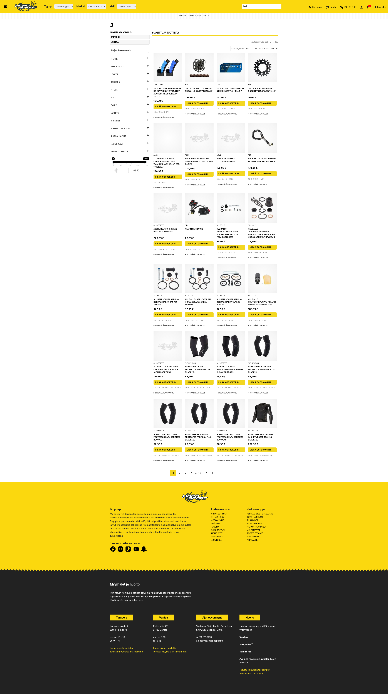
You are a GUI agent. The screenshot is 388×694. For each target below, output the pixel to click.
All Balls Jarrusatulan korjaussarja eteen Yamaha (198, 302)
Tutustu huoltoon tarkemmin (254, 669)
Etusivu (183, 16)
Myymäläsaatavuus (164, 117)
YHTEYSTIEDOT (218, 517)
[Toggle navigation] (5, 6)
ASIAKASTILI (252, 540)
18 (212, 472)
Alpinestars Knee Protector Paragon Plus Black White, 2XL (230, 369)
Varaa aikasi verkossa (251, 673)
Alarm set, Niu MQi (194, 229)
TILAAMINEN (253, 520)
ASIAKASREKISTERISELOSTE (260, 513)
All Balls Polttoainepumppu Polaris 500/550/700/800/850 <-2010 (262, 302)
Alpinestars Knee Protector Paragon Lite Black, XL (197, 369)
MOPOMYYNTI (217, 520)
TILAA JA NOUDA (254, 523)
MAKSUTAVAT (253, 530)
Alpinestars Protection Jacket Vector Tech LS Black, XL (260, 437)
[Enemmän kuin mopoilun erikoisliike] (23, 6)
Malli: (113, 6)
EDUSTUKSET (217, 540)
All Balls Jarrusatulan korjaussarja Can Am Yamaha (166, 302)
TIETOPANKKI (217, 536)
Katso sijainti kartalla (121, 647)
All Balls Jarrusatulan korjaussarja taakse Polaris (229, 302)
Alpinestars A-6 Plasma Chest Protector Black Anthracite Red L (166, 369)
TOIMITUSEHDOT (255, 517)
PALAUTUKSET (254, 536)
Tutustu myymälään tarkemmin (126, 651)
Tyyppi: (48, 6)
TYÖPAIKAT (216, 523)
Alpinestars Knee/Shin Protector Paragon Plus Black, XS (230, 437)
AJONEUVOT (216, 533)
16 (199, 472)
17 (206, 472)
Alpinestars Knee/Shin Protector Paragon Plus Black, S (167, 437)
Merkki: (80, 6)
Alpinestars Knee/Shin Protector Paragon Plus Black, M (261, 369)
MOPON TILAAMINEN (256, 526)
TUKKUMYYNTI (218, 530)
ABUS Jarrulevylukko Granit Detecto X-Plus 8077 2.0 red (199, 161)
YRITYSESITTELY (219, 513)
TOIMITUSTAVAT (255, 533)
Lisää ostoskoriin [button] (165, 106)
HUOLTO (215, 526)
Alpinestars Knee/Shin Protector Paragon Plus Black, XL (198, 437)
